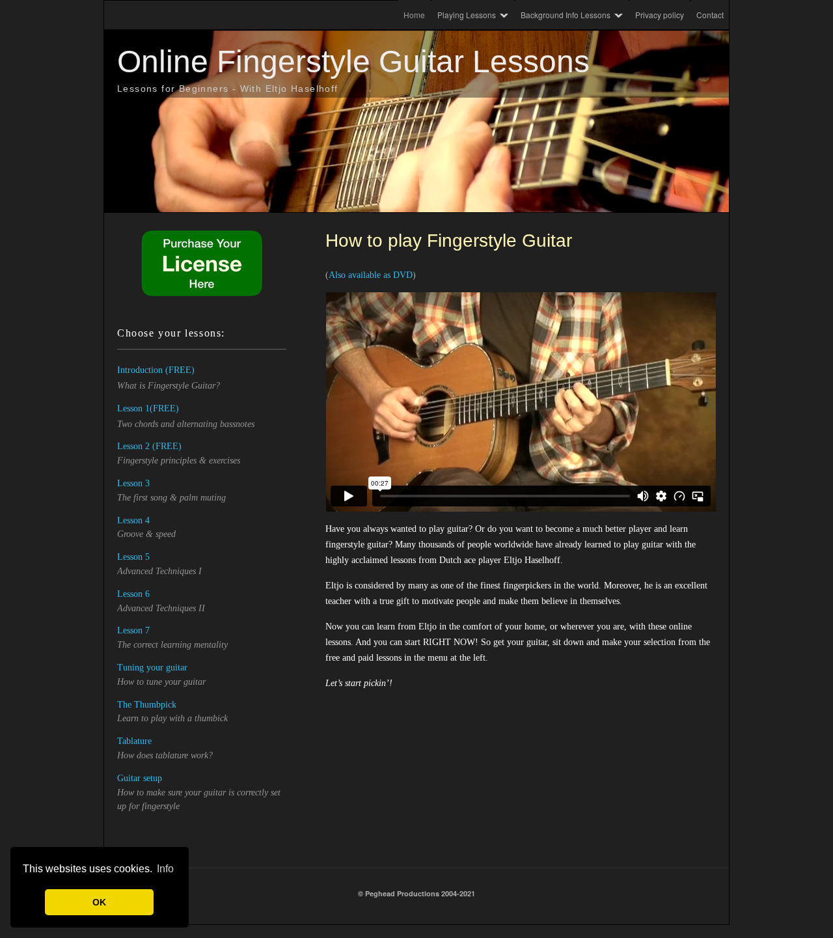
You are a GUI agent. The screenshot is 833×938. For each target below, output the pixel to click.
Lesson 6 (133, 594)
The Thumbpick (146, 705)
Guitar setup (139, 778)
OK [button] (99, 902)
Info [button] (165, 868)
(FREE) (164, 408)
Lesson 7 (133, 630)
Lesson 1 (133, 408)
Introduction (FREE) (156, 370)
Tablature (134, 741)
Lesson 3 (133, 483)
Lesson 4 (133, 520)
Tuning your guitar (152, 667)
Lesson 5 (133, 557)
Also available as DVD (371, 275)
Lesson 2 (133, 446)
